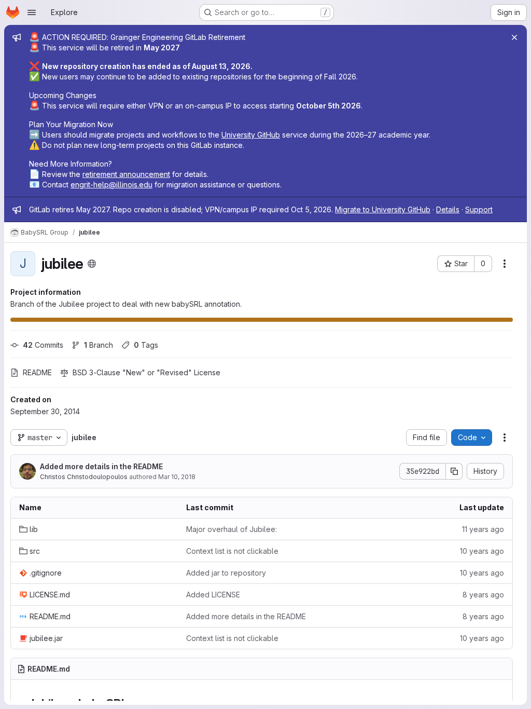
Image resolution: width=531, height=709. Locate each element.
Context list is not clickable (232, 551)
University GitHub (250, 134)
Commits (43, 344)
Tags (146, 344)
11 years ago (483, 529)
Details (447, 209)
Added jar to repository (226, 572)
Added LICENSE (213, 594)
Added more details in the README (101, 466)
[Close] (514, 37)
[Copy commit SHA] (454, 471)
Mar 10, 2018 (176, 477)
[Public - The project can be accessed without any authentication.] (92, 264)
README (37, 372)
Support (479, 209)
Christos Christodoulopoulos (84, 477)
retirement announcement (126, 174)
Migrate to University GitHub (382, 209)
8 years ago (483, 594)
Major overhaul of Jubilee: (231, 529)
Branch (98, 344)
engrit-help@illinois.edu (111, 184)
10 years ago (482, 551)
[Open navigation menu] (31, 12)
